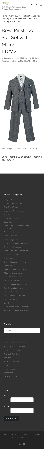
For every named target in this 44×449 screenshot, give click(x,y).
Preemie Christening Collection (16, 310)
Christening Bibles (11, 232)
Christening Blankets (12, 240)
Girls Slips (7, 303)
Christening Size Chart (13, 350)
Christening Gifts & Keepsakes (16, 251)
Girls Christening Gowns (13, 288)
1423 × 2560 (18, 58)
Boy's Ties (8, 228)
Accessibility (9, 373)
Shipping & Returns (11, 362)
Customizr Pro (27, 438)
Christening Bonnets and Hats (16, 243)
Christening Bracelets (12, 247)
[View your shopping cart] (36, 5)
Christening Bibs (10, 236)
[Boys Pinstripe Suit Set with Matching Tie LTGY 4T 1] (22, 107)
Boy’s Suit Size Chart (12, 354)
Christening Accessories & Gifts (16, 226)
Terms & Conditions (11, 376)
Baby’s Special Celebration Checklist (18, 347)
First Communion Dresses (14, 277)
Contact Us (8, 365)
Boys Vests (8, 215)
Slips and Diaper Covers (13, 273)
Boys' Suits (8, 222)
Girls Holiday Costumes (13, 299)
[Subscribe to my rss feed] (20, 444)
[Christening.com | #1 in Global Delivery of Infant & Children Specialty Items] (5, 3)
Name (6, 395)
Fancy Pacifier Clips (11, 266)
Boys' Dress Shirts (11, 218)
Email (6, 406)
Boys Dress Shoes (11, 207)
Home (4, 16)
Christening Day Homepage (15, 343)
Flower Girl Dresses (11, 281)
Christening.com (17, 434)
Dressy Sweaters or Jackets (15, 262)
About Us (7, 358)
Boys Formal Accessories (14, 211)
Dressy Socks (9, 258)
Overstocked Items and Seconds (17, 307)
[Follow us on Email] (24, 444)
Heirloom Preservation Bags (15, 269)
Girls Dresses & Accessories (14, 295)
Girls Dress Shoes (10, 292)
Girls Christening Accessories (15, 284)
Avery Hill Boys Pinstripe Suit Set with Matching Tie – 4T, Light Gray (21, 61)
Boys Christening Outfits (13, 203)
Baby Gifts (8, 200)
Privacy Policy (9, 369)
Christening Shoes (11, 254)
